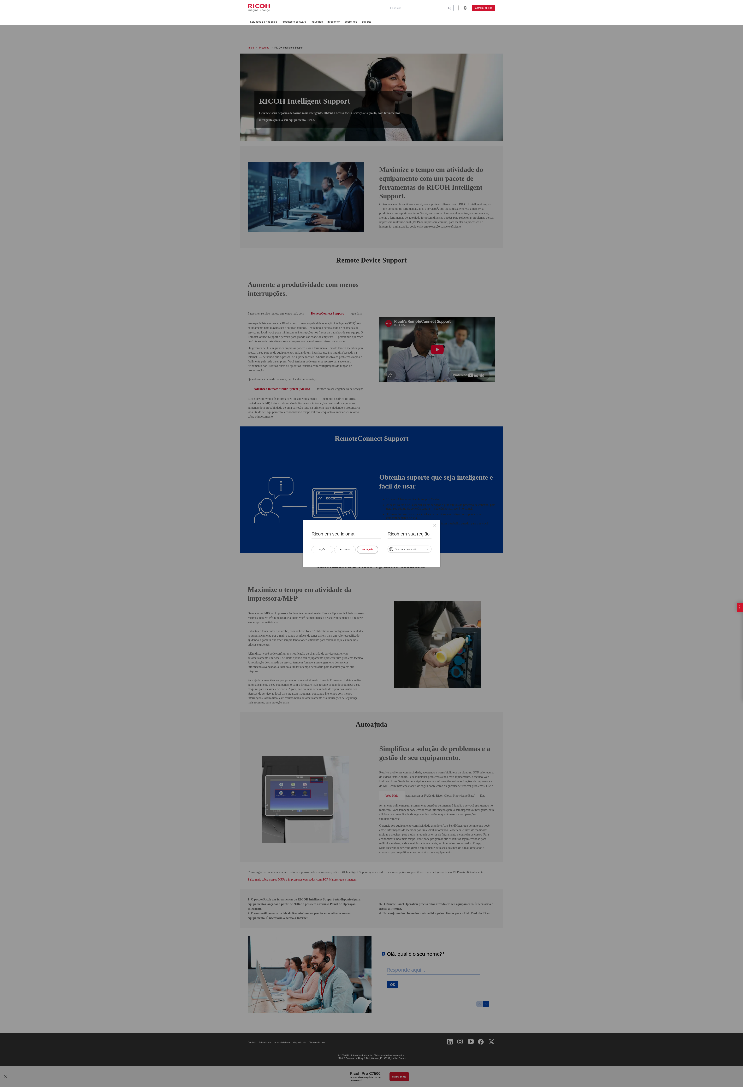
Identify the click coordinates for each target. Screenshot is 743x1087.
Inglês (322, 549)
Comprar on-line (483, 8)
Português (367, 549)
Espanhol (345, 549)
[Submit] (449, 8)
